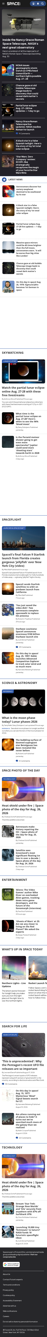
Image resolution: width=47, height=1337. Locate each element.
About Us (6, 1274)
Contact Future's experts (13, 1279)
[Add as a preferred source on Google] (11, 1264)
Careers (6, 1316)
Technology (9, 779)
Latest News (15, 179)
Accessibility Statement (12, 1300)
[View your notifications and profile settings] (38, 3)
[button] (42, 3)
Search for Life (10, 1035)
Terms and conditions (11, 1285)
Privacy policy (8, 1290)
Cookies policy (9, 1295)
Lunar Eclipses (9, 361)
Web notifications (10, 1311)
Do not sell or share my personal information (20, 1321)
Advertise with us (9, 1306)
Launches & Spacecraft (14, 528)
